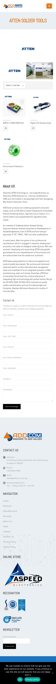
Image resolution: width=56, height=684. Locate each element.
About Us (7, 521)
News (5, 526)
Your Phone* (8, 347)
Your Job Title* (9, 336)
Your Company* (10, 325)
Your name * (8, 315)
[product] (14, 105)
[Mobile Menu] (49, 6)
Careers (7, 531)
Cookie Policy (9, 546)
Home (6, 500)
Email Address (9, 637)
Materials (6, 120)
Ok (20, 679)
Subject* (7, 378)
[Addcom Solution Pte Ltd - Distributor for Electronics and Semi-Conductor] (12, 6)
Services (7, 516)
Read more (5, 128)
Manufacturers (10, 511)
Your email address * (12, 357)
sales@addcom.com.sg (17, 478)
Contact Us (8, 536)
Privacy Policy (9, 541)
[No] (52, 673)
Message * (8, 389)
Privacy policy (32, 679)
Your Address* (9, 368)
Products (7, 506)
